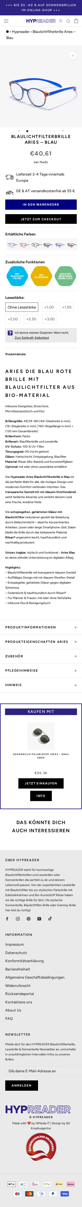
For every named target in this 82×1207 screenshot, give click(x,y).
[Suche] (68, 21)
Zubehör (14, 656)
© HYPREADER (41, 1117)
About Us (13, 1010)
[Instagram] (18, 918)
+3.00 (50, 319)
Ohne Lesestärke (22, 307)
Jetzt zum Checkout (41, 219)
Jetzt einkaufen (41, 783)
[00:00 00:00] (41, 86)
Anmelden (22, 1085)
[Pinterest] (28, 918)
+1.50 (67, 307)
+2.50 (31, 319)
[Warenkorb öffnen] (76, 21)
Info (41, 796)
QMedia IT (43, 1123)
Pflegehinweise (21, 671)
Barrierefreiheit (17, 969)
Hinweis (13, 685)
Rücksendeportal (19, 994)
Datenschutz (16, 953)
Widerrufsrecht (18, 985)
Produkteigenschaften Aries (36, 642)
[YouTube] (39, 918)
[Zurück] (19, 131)
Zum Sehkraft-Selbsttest (32, 338)
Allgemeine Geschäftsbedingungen (35, 977)
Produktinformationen (30, 627)
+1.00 (49, 307)
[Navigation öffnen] (6, 21)
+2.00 (13, 319)
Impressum (14, 944)
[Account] (61, 21)
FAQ (9, 1018)
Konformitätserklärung (24, 961)
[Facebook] (7, 918)
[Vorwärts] (63, 131)
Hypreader (21, 31)
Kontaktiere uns (18, 1002)
